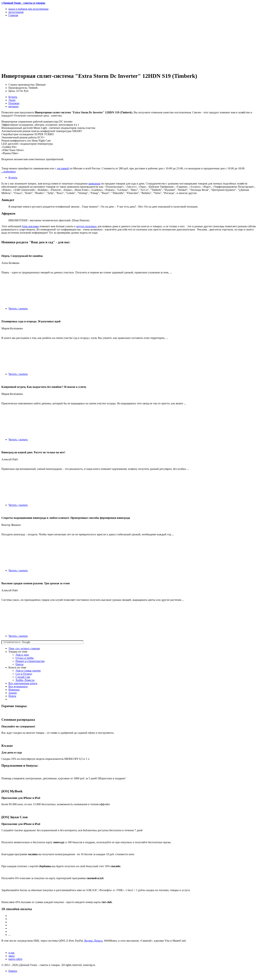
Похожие (13, 103)
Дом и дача (22, 654)
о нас (11, 952)
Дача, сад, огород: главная (24, 648)
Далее (12, 100)
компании (94, 183)
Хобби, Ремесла (25, 680)
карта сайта (15, 958)
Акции (12, 692)
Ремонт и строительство (30, 661)
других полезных (86, 226)
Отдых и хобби (25, 657)
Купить (12, 96)
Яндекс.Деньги (93, 940)
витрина (13, 106)
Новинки (14, 689)
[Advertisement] (91, 44)
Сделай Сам (23, 676)
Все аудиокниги (18, 686)
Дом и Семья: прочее (28, 670)
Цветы (19, 664)
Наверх (12, 970)
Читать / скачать (18, 308)
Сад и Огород (24, 673)
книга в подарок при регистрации (28, 8)
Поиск (12, 695)
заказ (11, 955)
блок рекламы (30, 226)
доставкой (63, 168)
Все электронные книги (22, 683)
